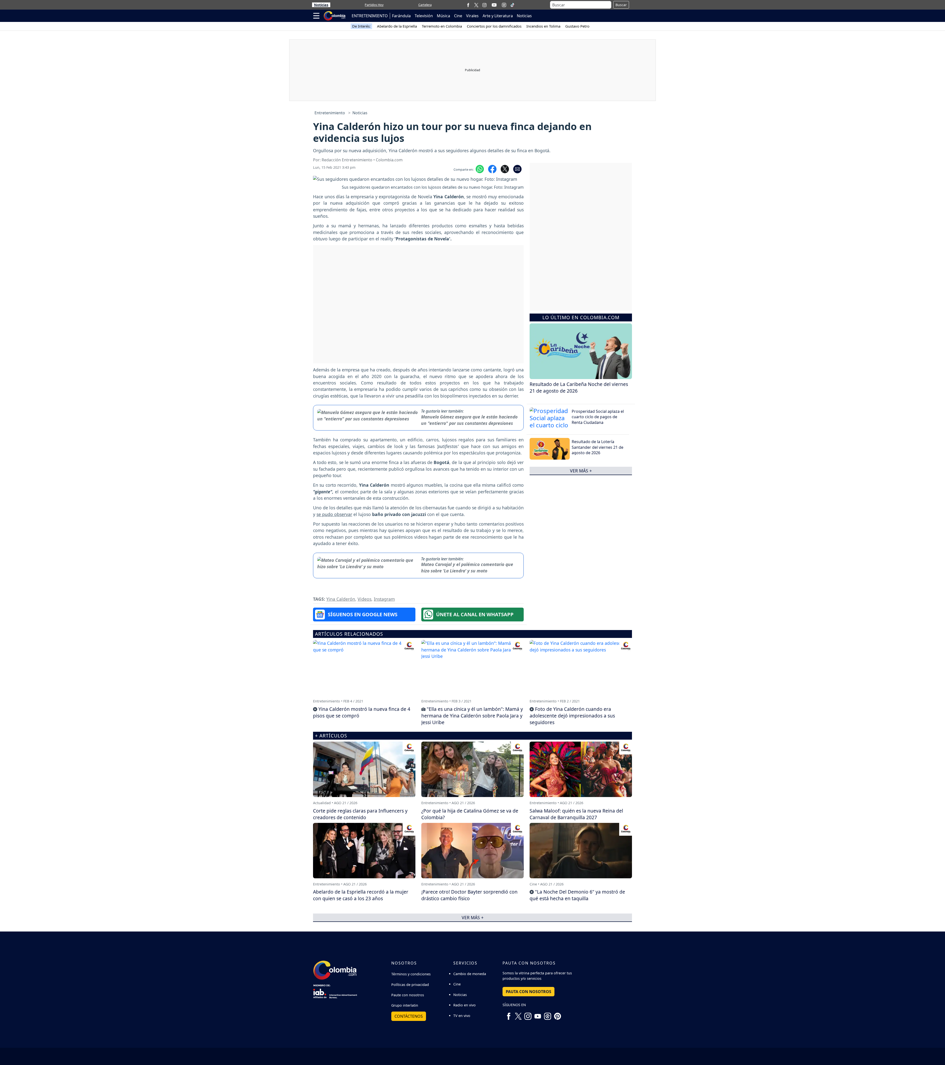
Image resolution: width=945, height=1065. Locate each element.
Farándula (401, 15)
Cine (458, 15)
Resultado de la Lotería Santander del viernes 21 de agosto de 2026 (597, 447)
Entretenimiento (330, 113)
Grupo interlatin (404, 1005)
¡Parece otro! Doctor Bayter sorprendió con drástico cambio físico (469, 895)
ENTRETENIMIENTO (370, 15)
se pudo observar (334, 514)
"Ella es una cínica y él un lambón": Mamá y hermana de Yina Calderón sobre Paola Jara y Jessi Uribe (472, 716)
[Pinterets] (557, 1014)
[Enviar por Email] (517, 168)
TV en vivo (461, 1015)
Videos (364, 599)
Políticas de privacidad (410, 984)
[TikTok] (512, 4)
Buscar (621, 4)
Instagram (384, 599)
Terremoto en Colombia (442, 26)
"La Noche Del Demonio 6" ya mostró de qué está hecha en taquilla (577, 895)
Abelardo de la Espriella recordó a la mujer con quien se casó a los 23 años (360, 895)
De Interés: (361, 26)
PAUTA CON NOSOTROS (528, 991)
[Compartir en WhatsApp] (479, 168)
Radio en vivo (464, 1005)
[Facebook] (468, 4)
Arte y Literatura (498, 15)
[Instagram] (484, 4)
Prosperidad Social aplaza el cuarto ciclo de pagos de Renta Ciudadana (598, 417)
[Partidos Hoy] (504, 4)
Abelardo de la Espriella (397, 26)
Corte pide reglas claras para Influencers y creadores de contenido (360, 814)
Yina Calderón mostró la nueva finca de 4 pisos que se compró (361, 712)
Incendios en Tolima (543, 26)
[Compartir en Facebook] (492, 168)
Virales (472, 15)
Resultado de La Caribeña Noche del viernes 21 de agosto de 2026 (579, 387)
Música (443, 15)
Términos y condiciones (411, 974)
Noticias (321, 4)
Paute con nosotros (407, 995)
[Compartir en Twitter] (505, 168)
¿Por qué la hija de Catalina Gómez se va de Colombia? (469, 814)
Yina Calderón (340, 599)
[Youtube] (494, 5)
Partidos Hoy (374, 4)
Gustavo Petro (577, 26)
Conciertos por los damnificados (494, 26)
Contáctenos (408, 1016)
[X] (476, 4)
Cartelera (425, 4)
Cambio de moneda (469, 973)
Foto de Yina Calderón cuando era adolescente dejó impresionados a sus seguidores (572, 716)
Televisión (424, 15)
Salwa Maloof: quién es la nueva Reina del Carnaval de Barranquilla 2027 (576, 814)
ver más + (581, 471)
